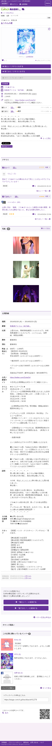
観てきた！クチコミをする (15, 71)
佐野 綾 (18, 673)
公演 (8, 15)
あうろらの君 (7, 23)
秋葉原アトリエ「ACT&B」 (14, 90)
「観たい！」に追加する (27, 602)
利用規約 (4, 742)
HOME (3, 15)
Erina (17, 640)
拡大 (6, 713)
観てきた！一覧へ (41, 219)
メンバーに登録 (7, 688)
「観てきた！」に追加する (27, 608)
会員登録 (24, 4)
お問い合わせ (34, 742)
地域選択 (4, 4)
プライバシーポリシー (15, 742)
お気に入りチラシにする (43, 60)
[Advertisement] (26, 732)
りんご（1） (12, 174)
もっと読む (47, 138)
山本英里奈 (29, 57)
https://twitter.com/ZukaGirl (25, 100)
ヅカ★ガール (9, 87)
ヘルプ (42, 742)
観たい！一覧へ (42, 191)
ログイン (15, 4)
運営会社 (26, 742)
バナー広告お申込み (8, 13)
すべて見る (46, 228)
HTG (17, 654)
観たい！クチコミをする (14, 66)
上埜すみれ (27, 576)
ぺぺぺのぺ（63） (14, 202)
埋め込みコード (7, 146)
